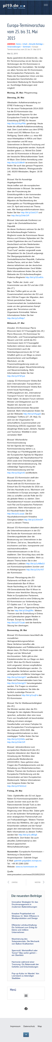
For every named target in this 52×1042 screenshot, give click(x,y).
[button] (26, 995)
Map (40, 1026)
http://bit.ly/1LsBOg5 (28, 835)
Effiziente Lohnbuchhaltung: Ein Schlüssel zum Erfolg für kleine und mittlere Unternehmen (24, 928)
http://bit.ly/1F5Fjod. (16, 376)
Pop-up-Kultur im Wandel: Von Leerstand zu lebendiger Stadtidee (25, 975)
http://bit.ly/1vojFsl (30, 695)
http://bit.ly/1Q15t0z (16, 739)
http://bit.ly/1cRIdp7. (16, 318)
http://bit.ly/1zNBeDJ (35, 563)
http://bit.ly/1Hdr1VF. (20, 215)
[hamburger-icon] (46, 5)
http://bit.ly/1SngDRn (24, 610)
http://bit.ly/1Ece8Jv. (35, 277)
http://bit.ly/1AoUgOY (16, 677)
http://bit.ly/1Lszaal (15, 513)
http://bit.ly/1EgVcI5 (16, 473)
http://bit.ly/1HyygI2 (32, 414)
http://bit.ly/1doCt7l (29, 212)
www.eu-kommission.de (26, 866)
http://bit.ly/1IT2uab (16, 622)
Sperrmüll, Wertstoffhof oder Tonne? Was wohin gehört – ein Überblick (25, 952)
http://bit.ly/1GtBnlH (16, 162)
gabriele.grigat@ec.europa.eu (27, 860)
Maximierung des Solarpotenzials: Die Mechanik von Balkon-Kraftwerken (25, 941)
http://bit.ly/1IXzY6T (35, 569)
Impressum (15, 1026)
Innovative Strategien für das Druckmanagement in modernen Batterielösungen (25, 904)
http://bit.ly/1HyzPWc (16, 123)
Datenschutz (29, 1026)
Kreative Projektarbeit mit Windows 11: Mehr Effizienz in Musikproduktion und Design (25, 916)
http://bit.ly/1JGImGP (33, 519)
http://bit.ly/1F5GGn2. (17, 786)
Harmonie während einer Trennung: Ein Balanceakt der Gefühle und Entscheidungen (25, 964)
